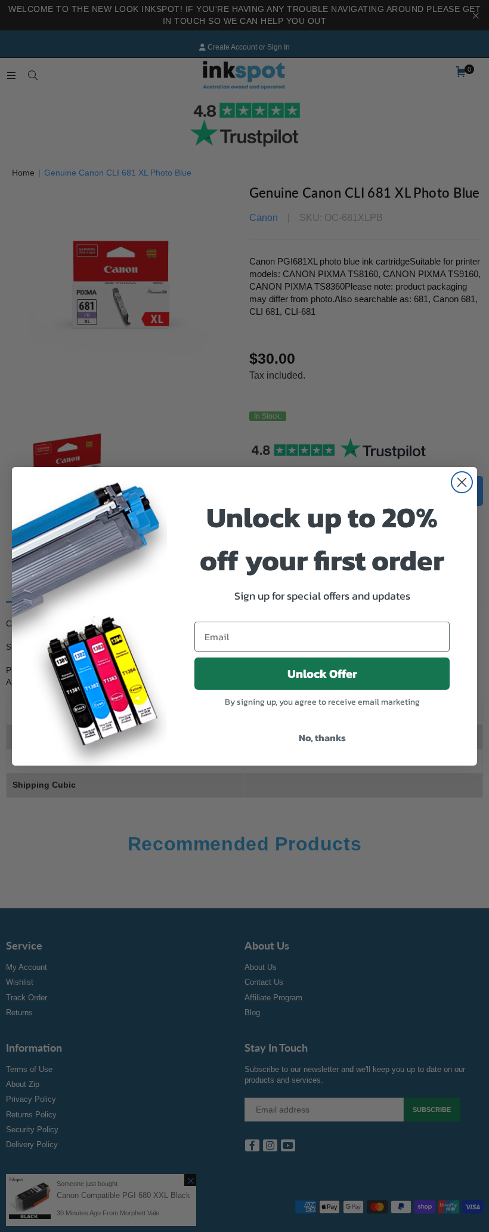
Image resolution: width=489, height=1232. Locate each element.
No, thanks (322, 737)
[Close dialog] (461, 482)
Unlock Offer (322, 674)
